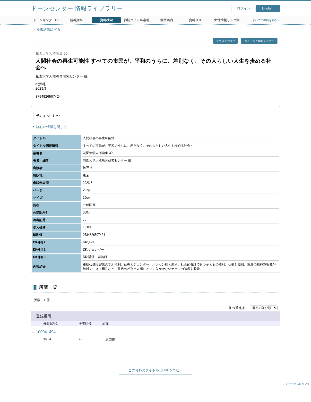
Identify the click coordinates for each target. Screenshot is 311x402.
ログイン (244, 8)
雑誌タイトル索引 (136, 20)
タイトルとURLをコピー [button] (259, 40)
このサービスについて (296, 383)
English (267, 8)
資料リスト (197, 20)
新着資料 (76, 20)
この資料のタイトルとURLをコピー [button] (155, 370)
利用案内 (166, 20)
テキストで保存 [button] (225, 40)
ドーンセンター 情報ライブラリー (77, 8)
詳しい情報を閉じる (51, 127)
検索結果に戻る (48, 29)
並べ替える (236, 308)
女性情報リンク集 (227, 20)
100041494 (46, 332)
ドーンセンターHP (46, 20)
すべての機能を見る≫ (266, 20)
